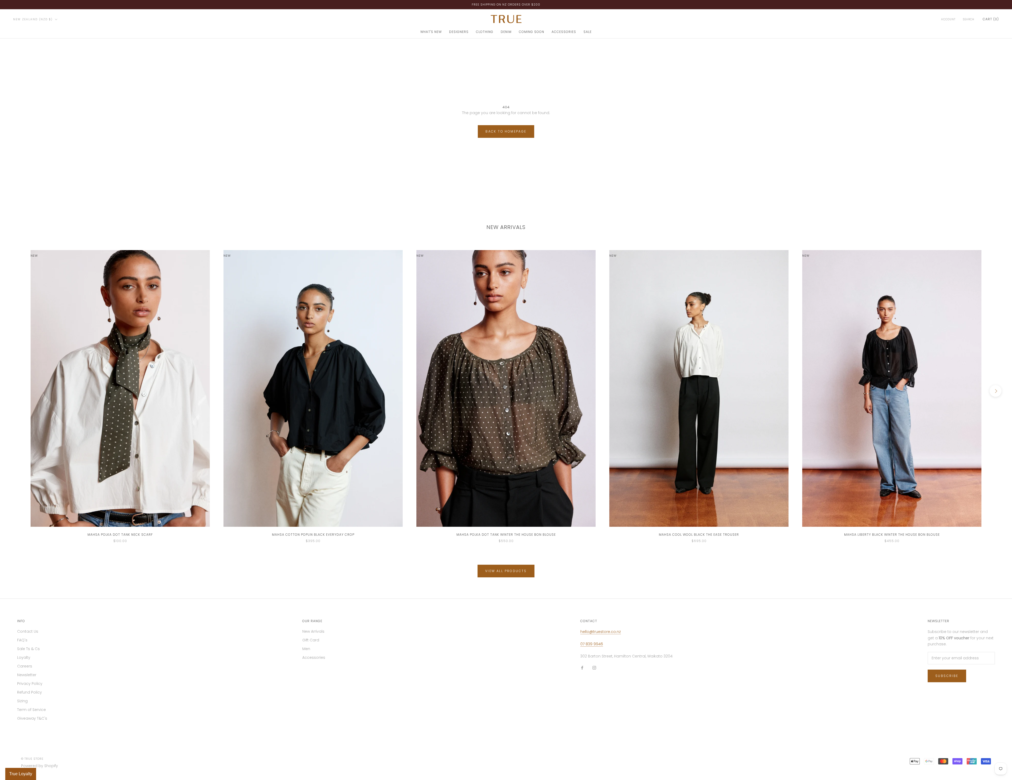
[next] (995, 391)
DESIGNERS (459, 32)
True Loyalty (20, 774)
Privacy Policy (29, 683)
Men (306, 648)
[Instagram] (594, 668)
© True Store (32, 759)
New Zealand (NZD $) (33, 19)
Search (968, 19)
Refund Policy (29, 692)
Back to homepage (505, 131)
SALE (587, 32)
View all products (506, 571)
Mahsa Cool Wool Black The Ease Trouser (699, 534)
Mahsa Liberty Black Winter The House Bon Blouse (892, 534)
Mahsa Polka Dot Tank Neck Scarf (120, 534)
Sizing (22, 701)
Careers (24, 666)
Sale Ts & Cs (28, 648)
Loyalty (23, 657)
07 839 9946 (591, 644)
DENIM (506, 32)
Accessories (313, 657)
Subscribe (947, 676)
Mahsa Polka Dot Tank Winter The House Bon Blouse (506, 534)
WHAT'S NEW (431, 32)
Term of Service (31, 709)
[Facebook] (582, 668)
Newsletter (26, 674)
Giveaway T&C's (32, 718)
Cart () (991, 19)
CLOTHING (484, 32)
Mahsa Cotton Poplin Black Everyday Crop (313, 534)
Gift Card (310, 640)
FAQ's (22, 640)
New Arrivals (313, 631)
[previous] (16, 391)
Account (948, 19)
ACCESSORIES (564, 32)
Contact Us (27, 631)
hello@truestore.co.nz (600, 631)
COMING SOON (531, 32)
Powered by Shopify (39, 765)
